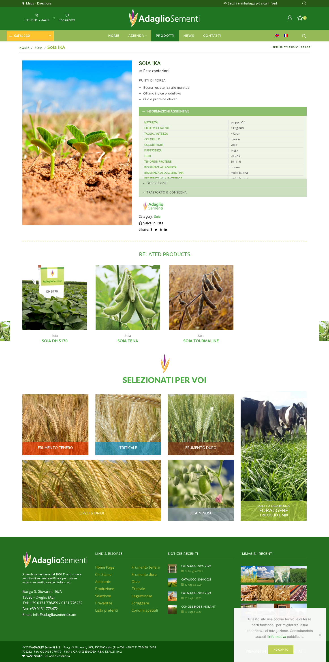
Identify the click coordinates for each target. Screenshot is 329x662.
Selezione (103, 595)
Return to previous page (291, 47)
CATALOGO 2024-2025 (196, 579)
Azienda (136, 36)
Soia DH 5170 (55, 341)
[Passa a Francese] (287, 35)
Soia (38, 47)
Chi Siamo (103, 574)
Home (113, 36)
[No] (320, 635)
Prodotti (165, 36)
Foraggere (140, 603)
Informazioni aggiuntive (167, 111)
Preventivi (103, 603)
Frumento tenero (146, 567)
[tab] (223, 111)
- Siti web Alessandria (48, 656)
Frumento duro (144, 574)
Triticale (138, 588)
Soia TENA (128, 341)
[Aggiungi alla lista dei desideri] (78, 320)
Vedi (273, 3)
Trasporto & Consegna (166, 192)
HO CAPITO (280, 649)
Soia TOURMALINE (201, 341)
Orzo (136, 581)
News (188, 36)
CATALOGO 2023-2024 (196, 592)
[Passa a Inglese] (278, 35)
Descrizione (156, 183)
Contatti (212, 36)
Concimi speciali (145, 610)
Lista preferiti (106, 610)
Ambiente (103, 581)
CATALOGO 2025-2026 (196, 565)
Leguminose (142, 595)
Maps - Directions (38, 3)
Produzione (104, 588)
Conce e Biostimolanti (198, 606)
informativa (277, 636)
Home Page (104, 567)
